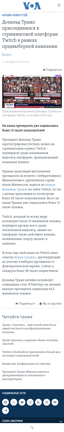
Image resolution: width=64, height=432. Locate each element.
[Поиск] (32, 427)
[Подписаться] (55, 402)
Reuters (6, 54)
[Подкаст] (46, 402)
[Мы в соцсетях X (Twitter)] (13, 402)
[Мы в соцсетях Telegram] (5, 410)
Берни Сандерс (25, 257)
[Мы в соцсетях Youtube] (22, 402)
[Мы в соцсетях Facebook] (5, 402)
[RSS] (38, 402)
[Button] (52, 70)
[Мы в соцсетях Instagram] (30, 402)
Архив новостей (14, 15)
